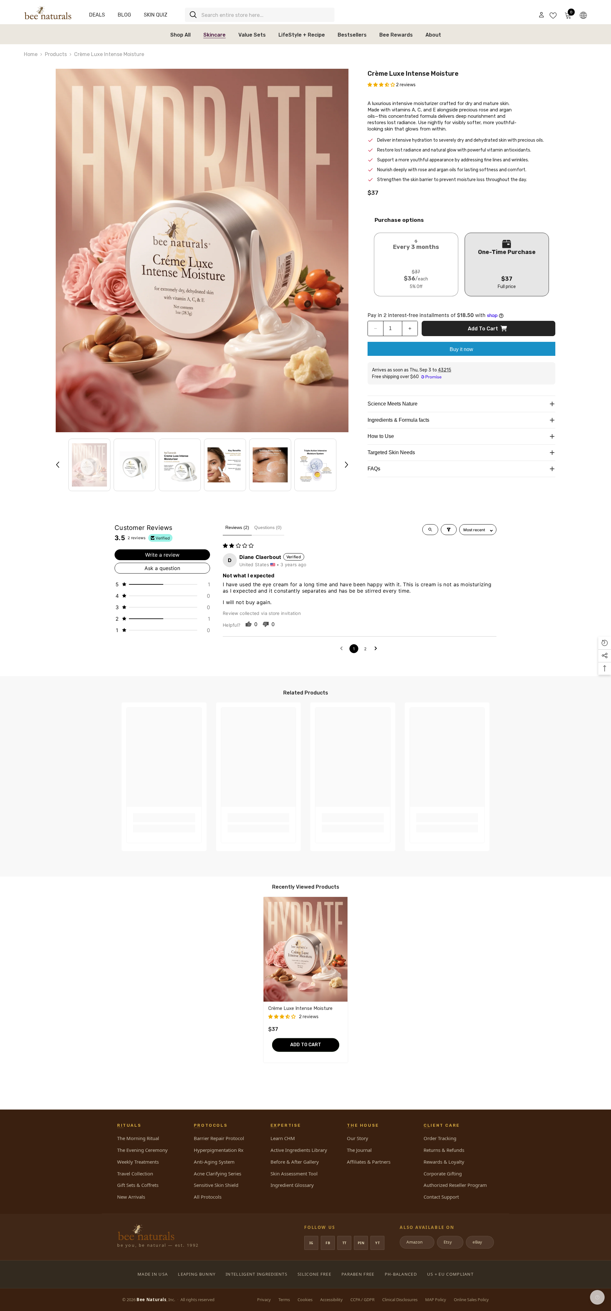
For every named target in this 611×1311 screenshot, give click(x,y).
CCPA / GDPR (362, 1299)
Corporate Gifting (443, 1173)
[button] (57, 464)
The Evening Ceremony (142, 1150)
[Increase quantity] (410, 328)
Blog (124, 15)
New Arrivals (131, 1197)
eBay (479, 1242)
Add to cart (483, 329)
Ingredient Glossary (292, 1185)
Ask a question (162, 568)
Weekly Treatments (138, 1162)
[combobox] (265, 15)
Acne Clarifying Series (217, 1173)
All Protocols (207, 1197)
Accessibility (331, 1299)
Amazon (416, 1242)
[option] (202, 250)
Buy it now (461, 349)
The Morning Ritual (138, 1138)
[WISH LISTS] (553, 14)
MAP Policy (435, 1299)
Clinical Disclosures (400, 1299)
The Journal (359, 1150)
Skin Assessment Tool (294, 1173)
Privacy (264, 1299)
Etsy (450, 1242)
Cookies (305, 1299)
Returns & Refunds (444, 1150)
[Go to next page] (376, 648)
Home (31, 54)
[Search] (259, 15)
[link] (164, 817)
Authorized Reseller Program (455, 1185)
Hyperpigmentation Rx (218, 1150)
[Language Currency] (583, 15)
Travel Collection (135, 1173)
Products (56, 54)
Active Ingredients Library (298, 1150)
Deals (97, 15)
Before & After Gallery (294, 1162)
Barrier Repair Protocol (219, 1138)
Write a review (162, 555)
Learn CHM (282, 1138)
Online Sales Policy (471, 1299)
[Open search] (430, 529)
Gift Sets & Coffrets (137, 1185)
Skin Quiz (155, 15)
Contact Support (441, 1197)
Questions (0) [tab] (268, 527)
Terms (284, 1299)
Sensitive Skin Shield (216, 1185)
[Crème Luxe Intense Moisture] (305, 949)
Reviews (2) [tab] (237, 527)
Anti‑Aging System (214, 1162)
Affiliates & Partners (368, 1162)
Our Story (357, 1138)
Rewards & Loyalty (444, 1162)
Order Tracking (440, 1138)
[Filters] (449, 529)
